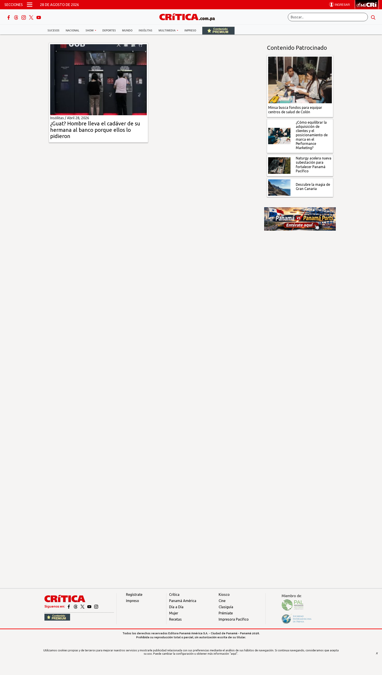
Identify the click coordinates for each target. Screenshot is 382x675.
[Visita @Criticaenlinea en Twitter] (76, 606)
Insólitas (145, 30)
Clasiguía (226, 607)
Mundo (127, 30)
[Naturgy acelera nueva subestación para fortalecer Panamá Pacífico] (279, 165)
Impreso (190, 30)
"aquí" (233, 653)
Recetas (175, 619)
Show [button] (90, 30)
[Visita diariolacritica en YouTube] (89, 606)
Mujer (173, 613)
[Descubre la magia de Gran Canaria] (279, 187)
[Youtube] (38, 17)
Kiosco (224, 594)
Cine (222, 601)
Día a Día (176, 607)
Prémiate (226, 613)
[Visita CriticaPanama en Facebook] (69, 606)
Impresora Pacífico (234, 619)
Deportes (109, 30)
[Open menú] (29, 4)
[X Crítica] (31, 17)
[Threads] (16, 17)
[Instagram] (24, 17)
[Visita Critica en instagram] (96, 606)
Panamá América (182, 601)
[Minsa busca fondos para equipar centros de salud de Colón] (300, 80)
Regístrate (134, 594)
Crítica (174, 594)
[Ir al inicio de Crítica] (189, 16)
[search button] (373, 17)
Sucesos (53, 30)
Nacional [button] (72, 30)
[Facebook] (9, 17)
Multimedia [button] (167, 30)
